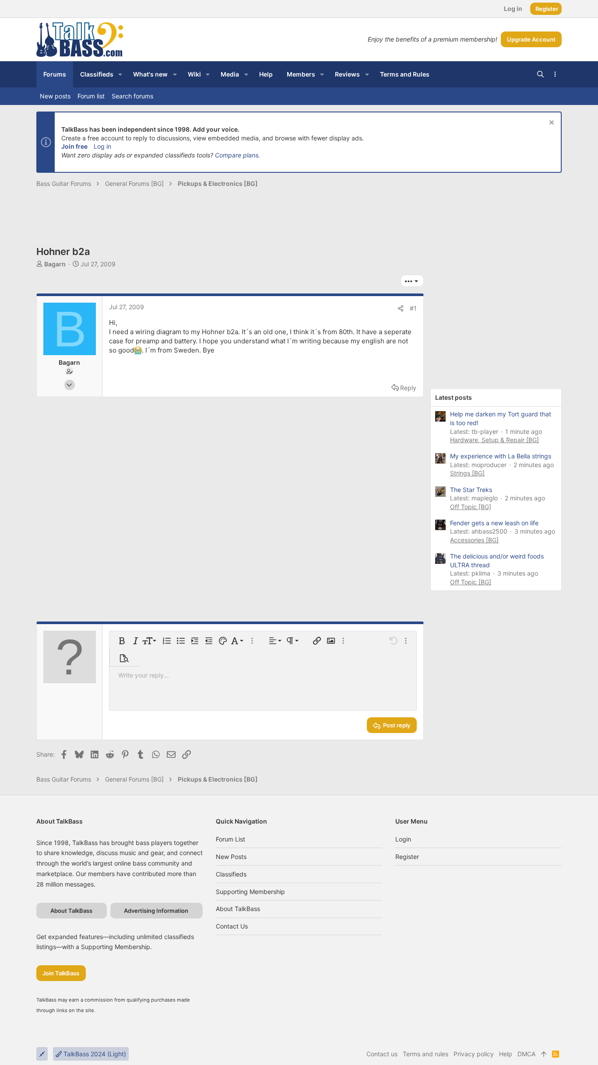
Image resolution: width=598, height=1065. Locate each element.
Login (403, 839)
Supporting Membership (250, 891)
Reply (408, 387)
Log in (102, 146)
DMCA (526, 1054)
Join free (74, 146)
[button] (120, 74)
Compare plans (236, 155)
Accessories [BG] (474, 540)
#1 (413, 308)
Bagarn (55, 264)
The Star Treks (471, 489)
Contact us (232, 926)
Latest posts (453, 397)
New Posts (231, 856)
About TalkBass (238, 908)
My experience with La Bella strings (500, 456)
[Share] (400, 308)
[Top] (543, 1054)
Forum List (230, 839)
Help (505, 1054)
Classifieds (231, 874)
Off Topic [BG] (470, 506)
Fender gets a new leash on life (494, 523)
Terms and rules (425, 1054)
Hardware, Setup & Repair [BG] (494, 439)
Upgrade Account (531, 39)
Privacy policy (474, 1054)
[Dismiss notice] (550, 123)
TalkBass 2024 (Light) (94, 1054)
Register (407, 856)
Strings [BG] (467, 473)
